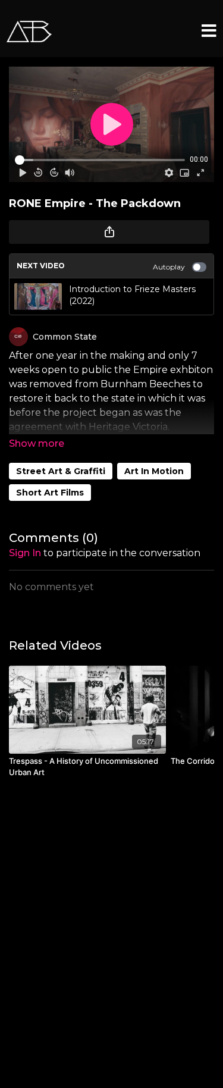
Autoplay (169, 266)
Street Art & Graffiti (60, 471)
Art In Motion (154, 471)
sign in (25, 553)
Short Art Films (50, 492)
